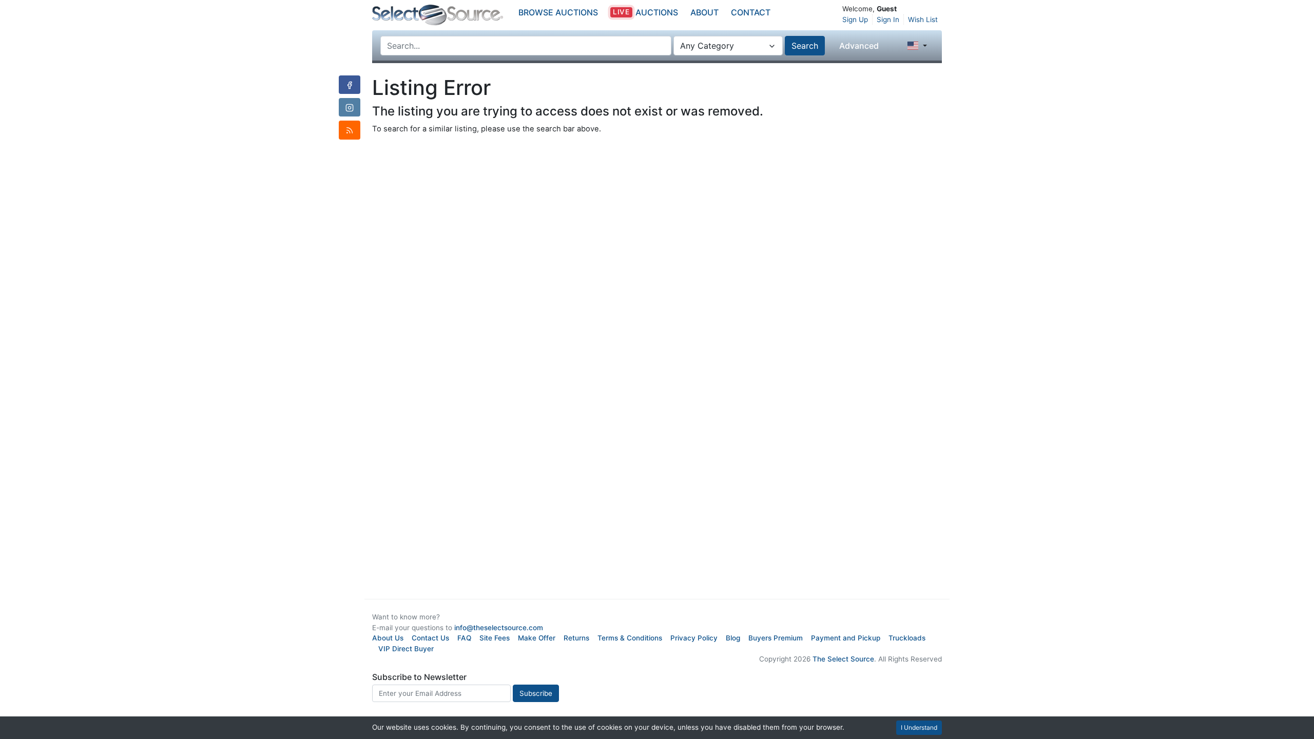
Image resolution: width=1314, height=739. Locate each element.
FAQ (464, 638)
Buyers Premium (775, 638)
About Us (387, 638)
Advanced (859, 46)
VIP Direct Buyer (406, 649)
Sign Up (855, 19)
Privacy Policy (694, 638)
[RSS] (349, 130)
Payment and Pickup (845, 638)
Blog (733, 638)
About (704, 12)
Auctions (645, 12)
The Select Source (843, 659)
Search (804, 46)
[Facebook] (349, 84)
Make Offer (536, 638)
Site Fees (494, 638)
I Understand (919, 727)
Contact (750, 12)
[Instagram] (349, 107)
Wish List (923, 19)
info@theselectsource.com (498, 628)
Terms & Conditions (629, 638)
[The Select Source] (437, 15)
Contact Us (430, 638)
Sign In (888, 19)
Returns (576, 638)
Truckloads (906, 638)
